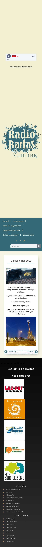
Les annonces (18, 221)
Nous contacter (29, 235)
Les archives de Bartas (11, 230)
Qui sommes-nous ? (10, 235)
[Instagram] (20, 240)
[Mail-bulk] (24, 240)
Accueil (6, 221)
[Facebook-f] (16, 240)
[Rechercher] (39, 246)
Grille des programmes (12, 226)
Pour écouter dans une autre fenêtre (21, 66)
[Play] (8, 56)
